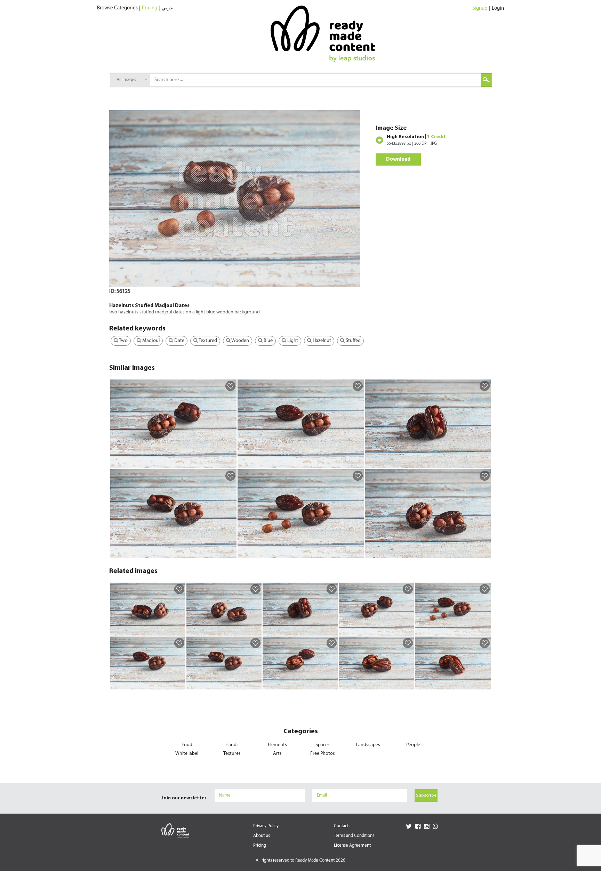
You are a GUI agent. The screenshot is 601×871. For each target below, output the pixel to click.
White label (186, 753)
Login (498, 8)
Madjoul (150, 340)
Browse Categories (117, 8)
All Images (126, 80)
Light (292, 340)
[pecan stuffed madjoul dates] (331, 684)
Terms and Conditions (354, 835)
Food (187, 745)
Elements (277, 745)
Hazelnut (321, 340)
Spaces (322, 745)
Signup (480, 8)
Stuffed (353, 340)
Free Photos (322, 753)
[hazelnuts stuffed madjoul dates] (230, 463)
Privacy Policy (266, 826)
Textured (207, 340)
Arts (277, 753)
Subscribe (426, 795)
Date (178, 340)
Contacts (342, 826)
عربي (167, 8)
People (413, 745)
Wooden (240, 340)
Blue (268, 340)
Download (398, 159)
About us (261, 835)
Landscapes (368, 745)
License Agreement (352, 845)
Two (123, 340)
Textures (232, 753)
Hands (232, 745)
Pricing (149, 8)
